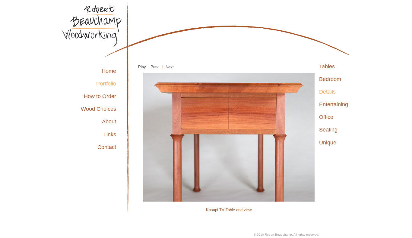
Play (142, 67)
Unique (327, 143)
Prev (155, 67)
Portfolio (106, 84)
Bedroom (330, 79)
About (109, 122)
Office (326, 117)
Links (109, 134)
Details (327, 92)
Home (109, 71)
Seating (328, 130)
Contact (106, 147)
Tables (327, 66)
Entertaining (333, 104)
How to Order (100, 96)
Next (170, 67)
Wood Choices (98, 109)
